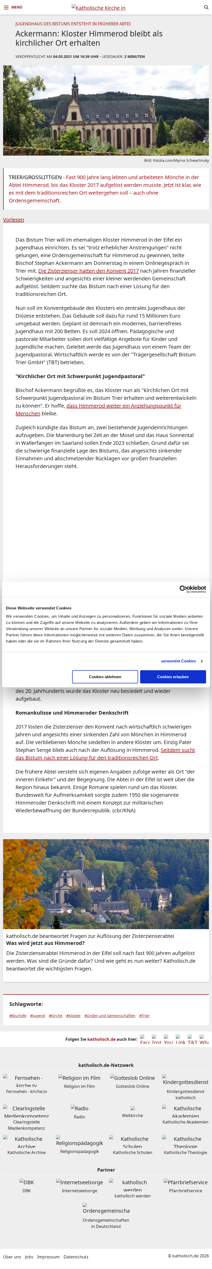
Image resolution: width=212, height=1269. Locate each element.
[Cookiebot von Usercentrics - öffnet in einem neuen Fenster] (183, 589)
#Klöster (73, 1015)
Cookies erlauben (173, 677)
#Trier (144, 1015)
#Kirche (55, 1015)
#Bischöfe (17, 1015)
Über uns (12, 1257)
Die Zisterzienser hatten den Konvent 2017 (88, 270)
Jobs (29, 1257)
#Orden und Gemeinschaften (110, 1015)
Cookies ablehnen (105, 677)
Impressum (48, 1257)
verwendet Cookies (178, 661)
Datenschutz (76, 1257)
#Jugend (37, 1015)
